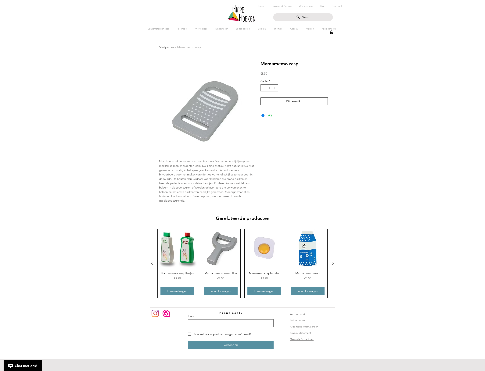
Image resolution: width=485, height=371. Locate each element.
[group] (242, 263)
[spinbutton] (269, 88)
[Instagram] (155, 313)
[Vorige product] (152, 263)
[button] (331, 32)
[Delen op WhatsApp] (270, 115)
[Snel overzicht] (177, 248)
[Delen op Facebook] (263, 115)
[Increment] (275, 88)
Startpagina (166, 47)
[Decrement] (263, 88)
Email (191, 316)
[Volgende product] (333, 263)
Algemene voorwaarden (304, 326)
